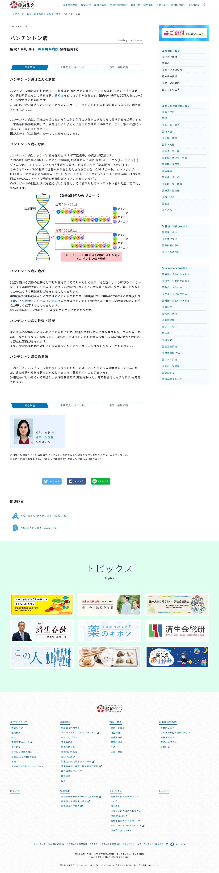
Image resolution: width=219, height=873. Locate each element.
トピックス (162, 4)
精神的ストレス (173, 379)
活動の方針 (17, 727)
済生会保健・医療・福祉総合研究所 (80, 766)
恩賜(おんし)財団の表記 (24, 756)
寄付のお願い (178, 4)
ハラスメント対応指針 (77, 844)
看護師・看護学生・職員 (74, 801)
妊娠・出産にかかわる (177, 300)
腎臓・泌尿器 (172, 164)
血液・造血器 (172, 190)
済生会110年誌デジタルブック (27, 766)
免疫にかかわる (173, 287)
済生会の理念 (70, 4)
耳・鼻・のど (172, 124)
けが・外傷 (170, 359)
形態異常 (169, 320)
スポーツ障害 (172, 366)
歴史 (13, 737)
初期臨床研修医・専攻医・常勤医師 (80, 796)
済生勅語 (16, 746)
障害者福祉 (116, 742)
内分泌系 (169, 197)
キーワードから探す (176, 268)
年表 (13, 761)
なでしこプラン (69, 737)
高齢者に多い (172, 245)
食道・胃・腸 (172, 151)
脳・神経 (169, 111)
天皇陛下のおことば (21, 742)
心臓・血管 (170, 137)
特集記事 (165, 746)
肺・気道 (169, 144)
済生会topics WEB (121, 830)
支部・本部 (116, 751)
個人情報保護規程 (56, 844)
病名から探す (167, 737)
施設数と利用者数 (70, 727)
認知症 (59, 95)
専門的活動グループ (71, 771)
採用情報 (148, 4)
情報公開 (65, 775)
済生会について (19, 722)
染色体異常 (170, 313)
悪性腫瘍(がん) (173, 352)
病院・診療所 (118, 727)
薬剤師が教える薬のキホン (125, 796)
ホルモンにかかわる (175, 293)
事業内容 (86, 4)
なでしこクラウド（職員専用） (151, 844)
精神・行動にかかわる (177, 280)
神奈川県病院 (48, 49)
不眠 (13, 301)
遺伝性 (168, 307)
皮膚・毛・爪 (172, 177)
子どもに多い (172, 252)
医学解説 (30, 67)
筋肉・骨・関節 (173, 183)
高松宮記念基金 (69, 751)
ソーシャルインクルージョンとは (79, 732)
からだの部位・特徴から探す (175, 732)
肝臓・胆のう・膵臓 (175, 157)
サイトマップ (40, 844)
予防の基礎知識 (119, 67)
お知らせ (15, 791)
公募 (63, 780)
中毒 (167, 333)
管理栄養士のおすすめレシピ (126, 820)
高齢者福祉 (116, 737)
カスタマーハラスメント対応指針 (105, 844)
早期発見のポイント (72, 67)
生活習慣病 (170, 346)
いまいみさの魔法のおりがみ (126, 810)
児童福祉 (115, 732)
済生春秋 (115, 806)
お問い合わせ (128, 844)
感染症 (168, 339)
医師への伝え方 (168, 742)
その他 (114, 746)
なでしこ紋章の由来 (21, 751)
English (194, 4)
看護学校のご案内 (70, 806)
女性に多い (170, 239)
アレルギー (170, 326)
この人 (114, 801)
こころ (168, 210)
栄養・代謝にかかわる (177, 274)
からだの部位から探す (177, 105)
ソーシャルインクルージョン (126, 825)
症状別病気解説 (118, 4)
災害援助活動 (68, 746)
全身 (167, 203)
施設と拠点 (100, 4)
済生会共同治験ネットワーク (76, 761)
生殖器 (168, 170)
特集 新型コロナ (119, 815)
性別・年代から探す (176, 226)
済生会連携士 (68, 742)
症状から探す (172, 50)
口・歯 (168, 131)
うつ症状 (25, 301)
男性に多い (170, 232)
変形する (169, 372)
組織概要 (16, 732)
